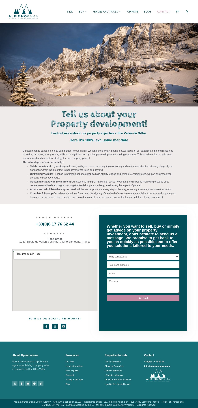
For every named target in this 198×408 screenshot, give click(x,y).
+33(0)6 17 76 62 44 (55, 224)
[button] (83, 11)
